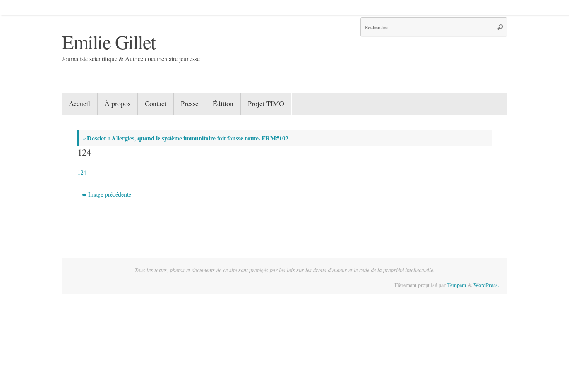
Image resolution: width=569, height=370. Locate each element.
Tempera (456, 285)
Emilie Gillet (109, 41)
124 (82, 172)
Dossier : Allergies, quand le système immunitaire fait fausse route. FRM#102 (185, 138)
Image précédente (109, 194)
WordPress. (486, 285)
